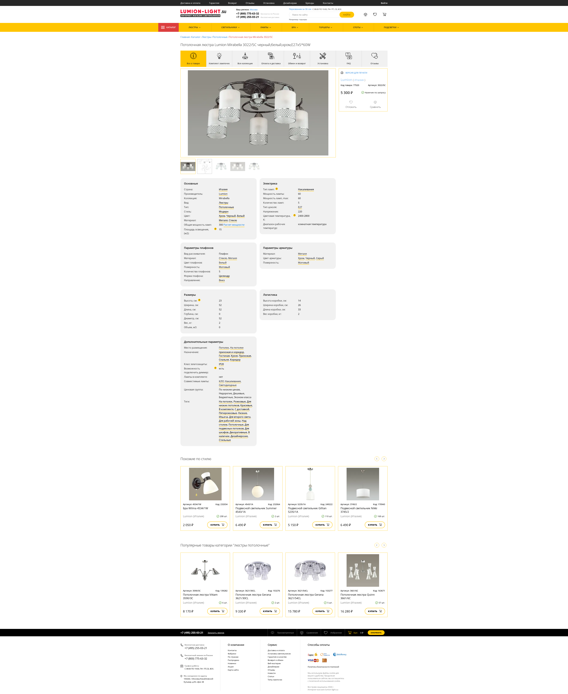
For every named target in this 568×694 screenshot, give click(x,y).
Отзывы (250, 2)
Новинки (232, 663)
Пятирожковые (228, 413)
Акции (231, 666)
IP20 (221, 364)
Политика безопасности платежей (323, 666)
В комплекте (226, 409)
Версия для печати (356, 73)
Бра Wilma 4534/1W (195, 508)
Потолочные (220, 37)
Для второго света (239, 417)
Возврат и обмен (275, 660)
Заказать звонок (216, 632)
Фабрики (232, 653)
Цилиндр (224, 276)
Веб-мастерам (274, 663)
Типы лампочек (275, 679)
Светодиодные (228, 385)
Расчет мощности (234, 224)
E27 (300, 207)
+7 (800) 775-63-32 (257, 13)
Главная (185, 37)
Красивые (246, 405)
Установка (268, 2)
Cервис (272, 645)
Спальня (224, 359)
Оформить (376, 633)
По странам (233, 657)
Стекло (233, 220)
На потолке (236, 347)
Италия (223, 189)
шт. (356, 632)
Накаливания (306, 189)
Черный (231, 215)
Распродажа (233, 660)
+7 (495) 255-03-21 (257, 17)
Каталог (171, 27)
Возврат (232, 2)
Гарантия (214, 2)
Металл (223, 220)
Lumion (223, 193)
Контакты (328, 2)
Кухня (234, 355)
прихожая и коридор (231, 352)
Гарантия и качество (277, 657)
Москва (254, 9)
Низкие (242, 413)
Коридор (235, 359)
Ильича (223, 417)
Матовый (224, 267)
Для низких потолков (235, 403)
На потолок (225, 401)
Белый (241, 215)
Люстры (206, 37)
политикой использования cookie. (324, 681)
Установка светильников (279, 653)
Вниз (222, 280)
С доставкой (242, 409)
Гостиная (224, 355)
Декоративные (238, 432)
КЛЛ (221, 381)
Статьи (271, 676)
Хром (222, 215)
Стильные (225, 440)
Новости (272, 673)
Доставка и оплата (190, 2)
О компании (236, 645)
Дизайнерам (290, 2)
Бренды (310, 2)
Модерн (223, 211)
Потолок (224, 347)
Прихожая (245, 355)
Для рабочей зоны (230, 420)
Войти (384, 3)
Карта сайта (233, 670)
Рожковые (240, 401)
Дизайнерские (239, 436)
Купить (215, 524)
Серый (320, 258)
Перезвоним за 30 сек (300, 9)
